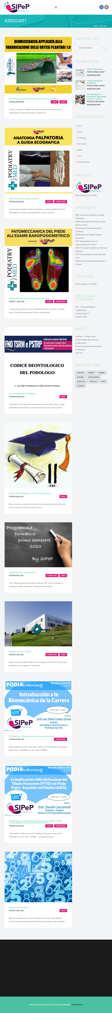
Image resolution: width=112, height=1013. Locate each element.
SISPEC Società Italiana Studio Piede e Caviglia (90, 262)
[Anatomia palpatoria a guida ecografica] (38, 160)
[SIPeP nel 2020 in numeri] (38, 877)
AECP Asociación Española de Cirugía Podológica (89, 216)
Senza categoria (83, 162)
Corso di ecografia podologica (94, 82)
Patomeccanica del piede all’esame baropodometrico (29, 298)
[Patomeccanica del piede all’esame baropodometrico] (38, 260)
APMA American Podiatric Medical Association (88, 236)
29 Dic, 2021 (19, 496)
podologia (81, 381)
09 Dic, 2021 (19, 575)
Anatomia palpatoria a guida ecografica (23, 199)
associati (80, 373)
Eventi (79, 132)
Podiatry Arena (81, 310)
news (63, 102)
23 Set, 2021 (19, 655)
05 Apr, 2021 (19, 739)
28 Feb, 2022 (19, 102)
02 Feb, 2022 (19, 202)
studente (80, 386)
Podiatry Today (81, 317)
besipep (91, 373)
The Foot (78, 353)
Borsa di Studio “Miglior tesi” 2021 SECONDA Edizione (30, 493)
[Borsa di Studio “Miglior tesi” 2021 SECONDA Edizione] (38, 455)
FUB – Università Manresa (85, 307)
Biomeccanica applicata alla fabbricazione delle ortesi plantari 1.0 (34, 99)
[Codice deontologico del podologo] (38, 357)
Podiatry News (81, 343)
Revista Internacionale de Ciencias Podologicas (88, 348)
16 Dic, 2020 (19, 910)
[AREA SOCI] (89, 187)
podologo (93, 381)
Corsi (54, 102)
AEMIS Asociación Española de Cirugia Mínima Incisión (90, 223)
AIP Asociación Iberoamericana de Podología (88, 230)
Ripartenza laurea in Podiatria (20, 652)
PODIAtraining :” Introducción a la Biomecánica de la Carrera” (32, 736)
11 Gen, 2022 (19, 301)
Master (80, 150)
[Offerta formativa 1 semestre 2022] (38, 544)
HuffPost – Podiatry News (85, 336)
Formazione (60, 202)
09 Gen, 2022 (19, 397)
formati (101, 373)
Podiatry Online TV (82, 314)
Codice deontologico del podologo (22, 394)
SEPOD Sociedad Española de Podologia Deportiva (91, 249)
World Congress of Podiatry (86, 284)
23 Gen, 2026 (97, 101)
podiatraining (93, 377)
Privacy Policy (77, 1005)
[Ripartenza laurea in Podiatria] (38, 623)
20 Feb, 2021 (19, 826)
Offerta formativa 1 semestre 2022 (22, 573)
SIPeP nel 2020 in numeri (18, 907)
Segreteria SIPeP (93, 75)
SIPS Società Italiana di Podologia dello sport (90, 256)
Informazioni (82, 144)
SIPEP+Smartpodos (95, 69)
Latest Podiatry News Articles (86, 340)
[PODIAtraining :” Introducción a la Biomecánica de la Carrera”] (38, 705)
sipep (103, 381)
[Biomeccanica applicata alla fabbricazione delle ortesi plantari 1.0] (38, 65)
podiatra (80, 377)
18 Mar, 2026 (97, 72)
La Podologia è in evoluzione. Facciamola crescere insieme (96, 96)
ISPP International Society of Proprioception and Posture (86, 243)
